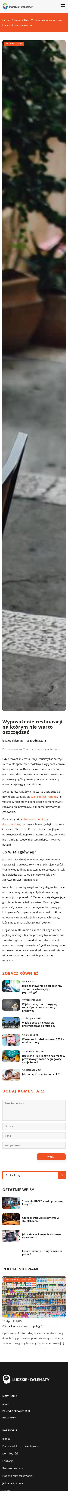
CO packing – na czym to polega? (22, 1326)
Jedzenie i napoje (12, 1483)
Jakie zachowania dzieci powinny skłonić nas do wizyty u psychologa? (42, 989)
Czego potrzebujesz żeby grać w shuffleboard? (40, 1219)
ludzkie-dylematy (12, 740)
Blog (5, 1404)
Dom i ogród (10, 1453)
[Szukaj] (62, 1175)
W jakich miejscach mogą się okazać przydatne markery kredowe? (39, 1007)
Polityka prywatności (16, 1410)
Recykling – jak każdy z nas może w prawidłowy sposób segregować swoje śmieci (43, 1059)
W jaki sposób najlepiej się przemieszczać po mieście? (38, 1024)
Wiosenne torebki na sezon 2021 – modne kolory (43, 1041)
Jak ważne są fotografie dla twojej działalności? (42, 1236)
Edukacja (7, 1461)
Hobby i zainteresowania (17, 1476)
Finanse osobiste (12, 1468)
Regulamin (9, 1417)
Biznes (6, 1438)
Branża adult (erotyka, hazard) (20, 1446)
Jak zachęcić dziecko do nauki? (40, 1074)
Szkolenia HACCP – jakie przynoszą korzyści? (42, 1203)
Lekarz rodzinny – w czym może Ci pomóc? (42, 1252)
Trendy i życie (14, 43)
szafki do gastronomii (44, 796)
